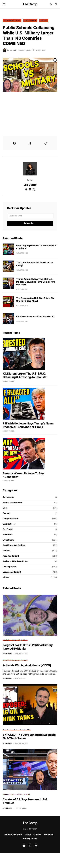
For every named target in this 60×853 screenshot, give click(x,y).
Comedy (7, 513)
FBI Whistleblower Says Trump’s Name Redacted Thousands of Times (28, 425)
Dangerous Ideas (12, 20)
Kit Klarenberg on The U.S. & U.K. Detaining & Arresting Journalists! (25, 375)
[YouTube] (36, 846)
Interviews (8, 534)
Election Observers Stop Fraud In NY (35, 316)
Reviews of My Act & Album (15, 561)
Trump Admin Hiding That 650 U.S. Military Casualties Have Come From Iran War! (35, 282)
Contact (37, 834)
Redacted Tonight (11, 556)
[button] (4, 4)
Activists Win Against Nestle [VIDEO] (27, 665)
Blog (5, 508)
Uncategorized (9, 566)
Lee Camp (30, 4)
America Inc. (8, 497)
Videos (44, 20)
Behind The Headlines (12, 502)
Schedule (48, 834)
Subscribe (28, 223)
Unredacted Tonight (12, 572)
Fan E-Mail (8, 529)
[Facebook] (24, 846)
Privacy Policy (30, 838)
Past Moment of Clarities (14, 545)
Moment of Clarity (13, 834)
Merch (28, 834)
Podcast (6, 550)
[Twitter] (30, 846)
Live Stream (30, 20)
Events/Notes (9, 524)
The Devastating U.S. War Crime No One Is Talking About (35, 299)
